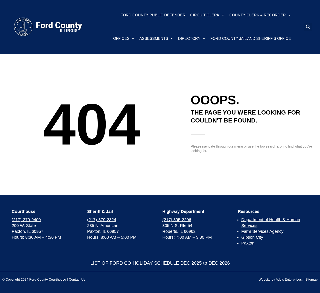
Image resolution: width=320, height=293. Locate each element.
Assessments (153, 39)
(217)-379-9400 (26, 219)
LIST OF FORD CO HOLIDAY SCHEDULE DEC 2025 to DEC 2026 (160, 263)
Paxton (247, 243)
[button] (308, 27)
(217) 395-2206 (176, 219)
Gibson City (252, 237)
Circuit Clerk (205, 15)
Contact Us (77, 279)
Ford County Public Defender (153, 15)
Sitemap (311, 279)
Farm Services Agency (262, 231)
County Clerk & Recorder (257, 15)
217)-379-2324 (102, 219)
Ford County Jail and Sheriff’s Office (250, 39)
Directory (189, 39)
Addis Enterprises (289, 279)
